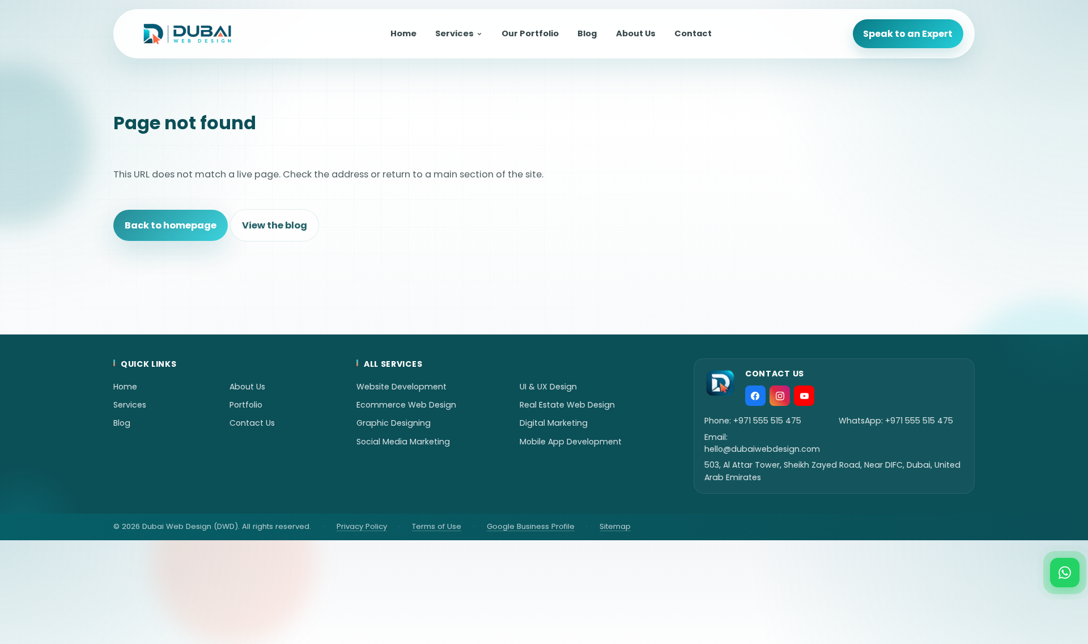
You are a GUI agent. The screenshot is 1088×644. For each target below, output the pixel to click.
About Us (636, 33)
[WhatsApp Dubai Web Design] (1065, 572)
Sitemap (615, 526)
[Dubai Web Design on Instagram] (780, 395)
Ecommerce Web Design (406, 404)
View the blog (274, 225)
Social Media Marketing (403, 441)
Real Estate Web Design (567, 404)
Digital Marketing (554, 423)
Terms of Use (436, 526)
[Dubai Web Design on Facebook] (755, 395)
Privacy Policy (362, 526)
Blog (587, 33)
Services (454, 33)
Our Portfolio (530, 33)
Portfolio (246, 404)
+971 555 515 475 (767, 420)
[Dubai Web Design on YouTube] (804, 395)
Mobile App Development (571, 441)
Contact (693, 33)
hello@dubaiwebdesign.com (762, 449)
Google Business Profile (531, 526)
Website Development (401, 386)
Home (403, 33)
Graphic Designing (393, 423)
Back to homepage (170, 225)
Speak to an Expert (908, 33)
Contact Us (252, 423)
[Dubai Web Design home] (187, 34)
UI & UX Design (548, 386)
